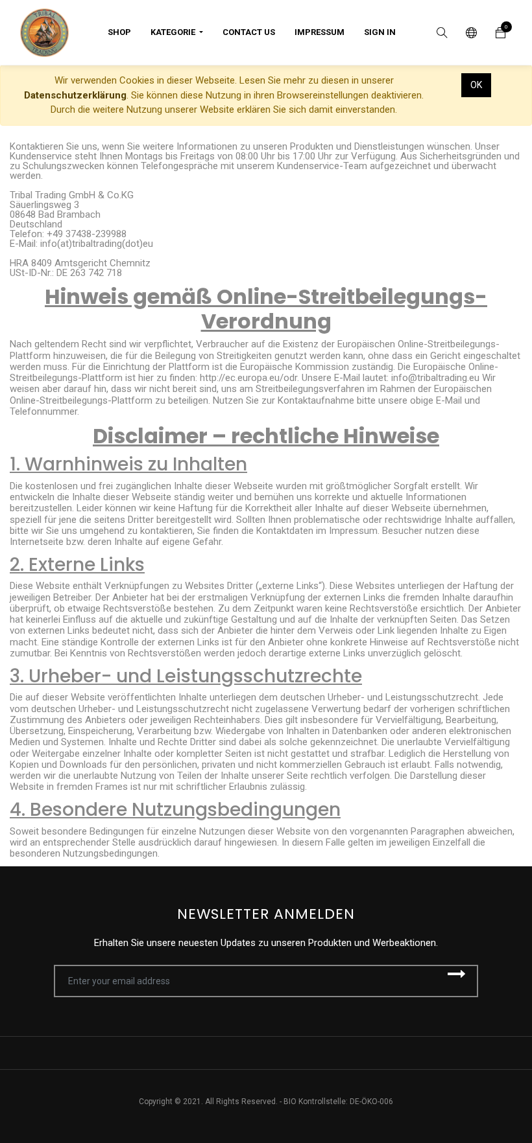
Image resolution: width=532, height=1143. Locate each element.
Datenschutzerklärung (75, 95)
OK (476, 85)
